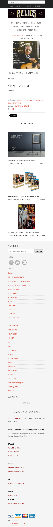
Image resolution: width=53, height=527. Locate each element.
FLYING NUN (12, 330)
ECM (9, 322)
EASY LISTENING (14, 318)
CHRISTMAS (12, 305)
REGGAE (11, 354)
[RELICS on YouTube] (18, 265)
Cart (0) (29, 6)
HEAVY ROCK (12, 334)
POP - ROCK (12, 350)
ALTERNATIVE (12, 297)
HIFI (18, 23)
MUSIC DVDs (12, 370)
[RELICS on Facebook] (11, 265)
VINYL (26, 23)
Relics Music (13, 495)
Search (10, 273)
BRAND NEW (21, 100)
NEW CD (26, 106)
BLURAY (10, 374)
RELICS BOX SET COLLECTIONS (19, 281)
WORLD (10, 362)
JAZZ (9, 342)
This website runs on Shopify (17, 523)
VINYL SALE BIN (13, 289)
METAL (10, 346)
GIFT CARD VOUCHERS (16, 277)
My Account (15, 6)
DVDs (39, 23)
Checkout (39, 6)
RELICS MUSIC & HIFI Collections (19, 285)
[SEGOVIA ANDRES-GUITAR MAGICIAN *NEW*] (26, 68)
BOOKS (16, 26)
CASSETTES (12, 379)
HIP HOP (11, 338)
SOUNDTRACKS (13, 358)
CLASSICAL (19, 106)
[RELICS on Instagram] (24, 265)
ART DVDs (11, 366)
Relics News (21, 30)
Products (20, 36)
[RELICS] (26, 14)
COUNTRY (11, 314)
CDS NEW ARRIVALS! (36, 100)
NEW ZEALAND (13, 293)
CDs (33, 23)
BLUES (10, 301)
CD (27, 100)
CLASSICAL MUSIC (14, 103)
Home (12, 23)
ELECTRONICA (13, 326)
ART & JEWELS (27, 26)
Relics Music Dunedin (16, 483)
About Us (32, 30)
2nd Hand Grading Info (16, 383)
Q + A (37, 26)
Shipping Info (13, 387)
